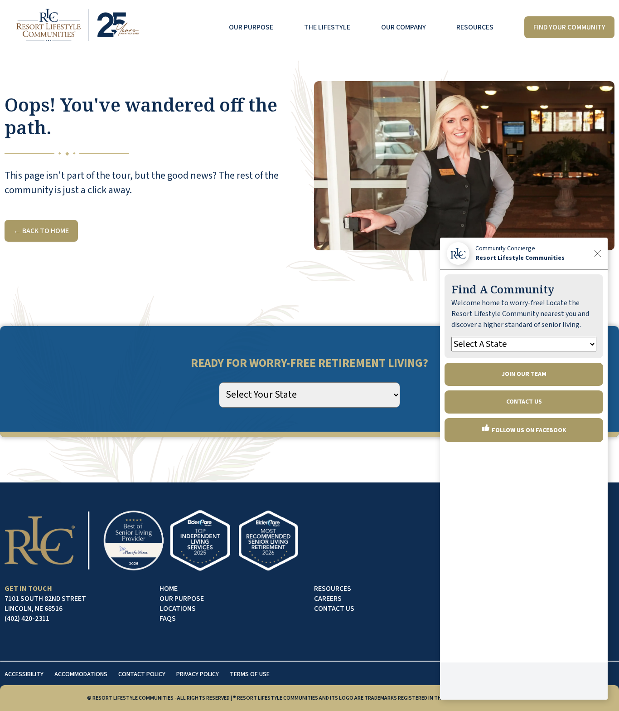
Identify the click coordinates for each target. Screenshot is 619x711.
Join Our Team (524, 374)
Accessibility (24, 674)
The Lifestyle (327, 27)
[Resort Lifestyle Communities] (77, 27)
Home (169, 589)
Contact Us (334, 609)
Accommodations (80, 674)
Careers (328, 599)
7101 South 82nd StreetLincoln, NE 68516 (45, 604)
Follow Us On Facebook (528, 430)
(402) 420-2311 (27, 618)
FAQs (168, 618)
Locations (178, 609)
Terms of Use (250, 674)
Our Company (403, 27)
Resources (474, 27)
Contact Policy (141, 674)
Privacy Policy (197, 674)
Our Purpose (251, 27)
